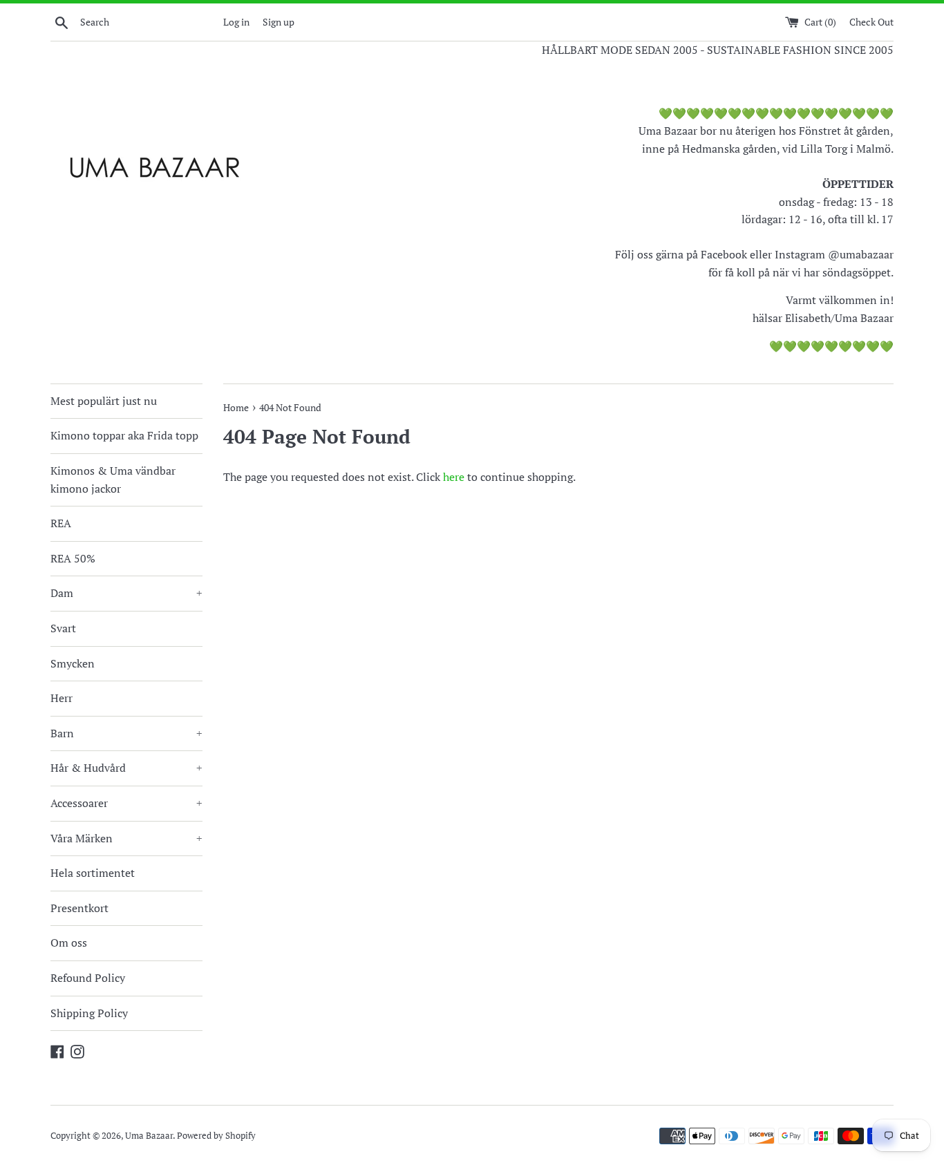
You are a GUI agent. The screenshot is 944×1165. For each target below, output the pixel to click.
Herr (61, 697)
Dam (126, 592)
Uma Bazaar (149, 1136)
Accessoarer (126, 803)
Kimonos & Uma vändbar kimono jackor (113, 479)
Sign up (278, 21)
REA (60, 523)
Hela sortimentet (92, 872)
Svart (63, 628)
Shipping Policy (89, 1013)
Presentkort (79, 908)
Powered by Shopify (216, 1136)
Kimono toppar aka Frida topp (124, 435)
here (453, 476)
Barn (126, 733)
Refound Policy (87, 977)
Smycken (72, 663)
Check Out (871, 21)
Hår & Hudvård (126, 767)
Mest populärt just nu (103, 400)
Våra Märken (126, 838)
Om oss (68, 942)
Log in (236, 21)
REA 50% (72, 558)
